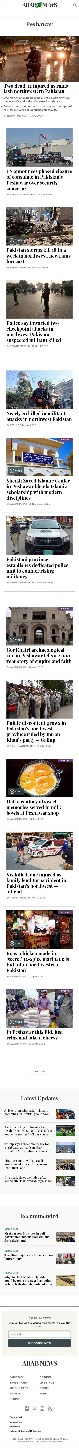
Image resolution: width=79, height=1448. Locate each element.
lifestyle (47, 1382)
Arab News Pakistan (22, 194)
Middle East (11, 1229)
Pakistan (16, 1377)
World (15, 1393)
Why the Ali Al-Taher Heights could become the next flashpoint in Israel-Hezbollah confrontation (28, 1280)
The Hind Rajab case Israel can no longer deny (28, 1257)
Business (16, 1398)
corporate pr (17, 1417)
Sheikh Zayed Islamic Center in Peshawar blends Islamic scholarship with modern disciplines (38, 489)
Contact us (16, 1421)
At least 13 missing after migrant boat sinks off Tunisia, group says (26, 1112)
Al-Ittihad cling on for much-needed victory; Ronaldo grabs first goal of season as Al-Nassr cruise (28, 1130)
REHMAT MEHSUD (17, 115)
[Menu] (4, 5)
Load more (39, 1071)
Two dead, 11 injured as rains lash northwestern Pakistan (36, 88)
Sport (44, 1388)
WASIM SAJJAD (18, 504)
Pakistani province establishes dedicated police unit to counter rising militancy (37, 568)
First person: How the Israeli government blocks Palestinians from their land (25, 1164)
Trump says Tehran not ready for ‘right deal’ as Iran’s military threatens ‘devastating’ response (26, 1147)
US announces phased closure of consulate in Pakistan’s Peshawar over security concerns (39, 179)
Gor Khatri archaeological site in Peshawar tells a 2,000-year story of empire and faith (39, 655)
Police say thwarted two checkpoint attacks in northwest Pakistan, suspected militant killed (33, 331)
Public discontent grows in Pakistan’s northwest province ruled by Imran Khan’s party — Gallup (36, 731)
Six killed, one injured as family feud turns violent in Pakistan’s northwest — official (36, 883)
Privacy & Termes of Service (25, 1431)
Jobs (43, 1393)
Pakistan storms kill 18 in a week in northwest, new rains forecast (38, 255)
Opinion (45, 1377)
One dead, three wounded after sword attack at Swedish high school (28, 1179)
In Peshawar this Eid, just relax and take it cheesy (34, 1035)
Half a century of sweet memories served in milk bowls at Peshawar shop (33, 807)
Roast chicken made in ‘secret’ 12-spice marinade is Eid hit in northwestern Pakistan (37, 962)
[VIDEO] (39, 226)
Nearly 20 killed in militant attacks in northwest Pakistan (39, 416)
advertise (15, 1426)
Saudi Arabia (19, 1382)
